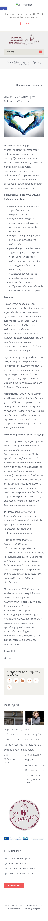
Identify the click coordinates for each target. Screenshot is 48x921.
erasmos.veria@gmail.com (22, 868)
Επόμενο (37, 84)
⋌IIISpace (36, 909)
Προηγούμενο (23, 84)
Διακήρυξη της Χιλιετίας (20, 308)
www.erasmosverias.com (21, 873)
